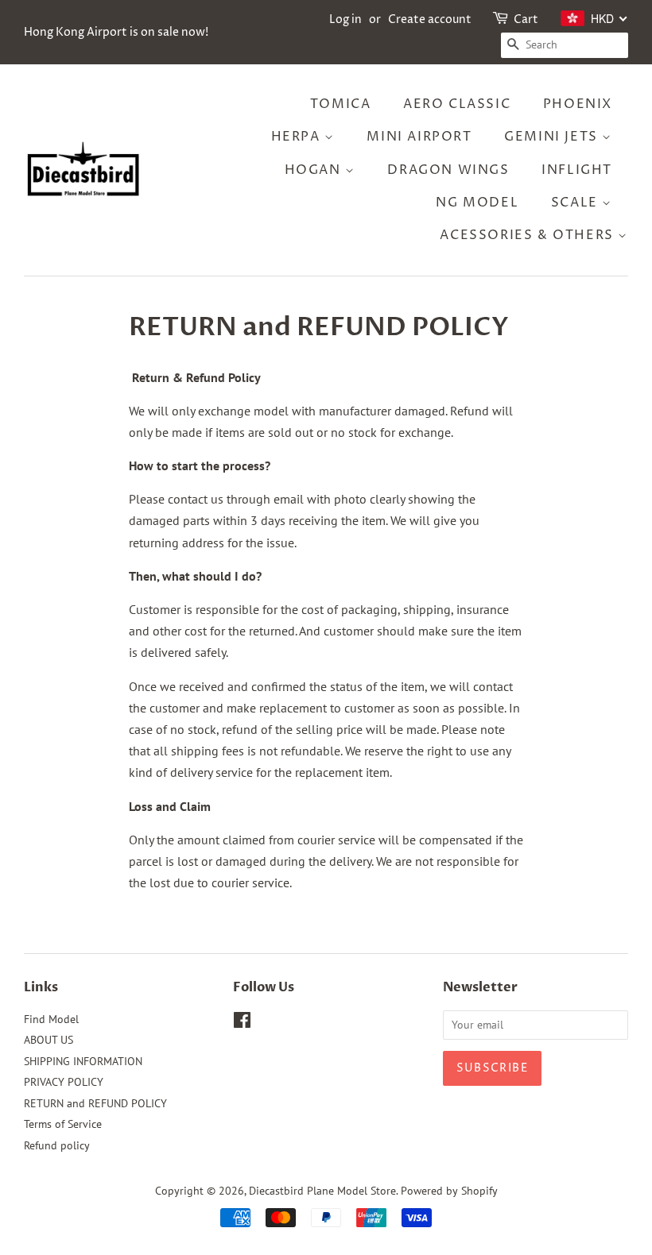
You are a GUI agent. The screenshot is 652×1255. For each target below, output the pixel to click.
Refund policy (57, 1145)
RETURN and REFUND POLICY (95, 1103)
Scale (577, 202)
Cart (526, 19)
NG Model (477, 202)
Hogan (315, 170)
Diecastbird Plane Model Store (322, 1191)
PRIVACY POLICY (63, 1082)
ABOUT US (48, 1040)
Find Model (51, 1019)
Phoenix (577, 104)
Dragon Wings (448, 170)
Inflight (576, 170)
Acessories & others (529, 235)
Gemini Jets (553, 136)
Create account (430, 19)
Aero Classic (456, 104)
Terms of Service (63, 1124)
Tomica (340, 104)
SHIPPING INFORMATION (83, 1061)
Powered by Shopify (449, 1191)
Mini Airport (419, 136)
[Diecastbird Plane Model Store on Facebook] (242, 1023)
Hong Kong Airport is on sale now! (116, 32)
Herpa (298, 136)
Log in (345, 19)
